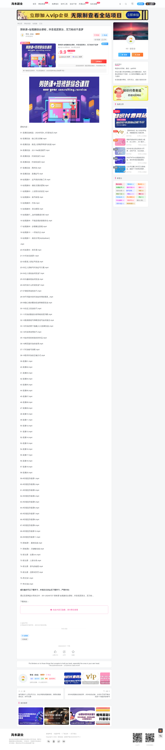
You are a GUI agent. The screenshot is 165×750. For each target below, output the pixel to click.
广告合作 (65, 734)
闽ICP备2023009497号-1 (73, 737)
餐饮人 (130, 194)
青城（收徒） (30, 34)
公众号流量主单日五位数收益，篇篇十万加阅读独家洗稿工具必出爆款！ (135, 168)
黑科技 (130, 184)
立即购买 (99, 61)
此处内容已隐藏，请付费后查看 (65, 609)
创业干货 (73, 4)
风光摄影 (120, 200)
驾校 (141, 190)
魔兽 (141, 187)
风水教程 (131, 197)
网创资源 (43, 3)
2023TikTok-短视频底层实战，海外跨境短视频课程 (135, 158)
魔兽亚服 (131, 187)
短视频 (35, 23)
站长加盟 (95, 3)
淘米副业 (60, 737)
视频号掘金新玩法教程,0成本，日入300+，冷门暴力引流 (136, 141)
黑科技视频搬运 (120, 184)
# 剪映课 (24, 639)
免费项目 (55, 4)
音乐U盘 (120, 203)
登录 (125, 55)
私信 (105, 35)
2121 (37, 678)
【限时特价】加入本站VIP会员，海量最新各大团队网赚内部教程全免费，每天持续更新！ (136, 133)
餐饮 (141, 194)
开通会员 (83, 3)
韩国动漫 (131, 203)
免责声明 (57, 734)
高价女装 (120, 190)
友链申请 (49, 734)
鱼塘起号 (120, 187)
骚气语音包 (131, 190)
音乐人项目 (141, 200)
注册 (138, 55)
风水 (141, 197)
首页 (34, 4)
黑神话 (141, 184)
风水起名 (120, 197)
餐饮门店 (120, 194)
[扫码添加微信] (160, 736)
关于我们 (73, 734)
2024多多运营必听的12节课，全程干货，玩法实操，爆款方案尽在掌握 (135, 150)
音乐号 (130, 200)
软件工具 (64, 4)
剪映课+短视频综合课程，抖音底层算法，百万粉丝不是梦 (51, 29)
